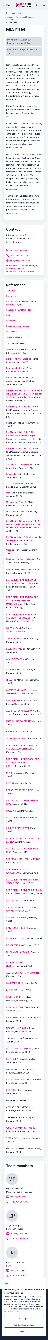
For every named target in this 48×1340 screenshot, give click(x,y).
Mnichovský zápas (14, 502)
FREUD (9, 680)
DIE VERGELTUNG (14, 945)
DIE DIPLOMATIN (14, 900)
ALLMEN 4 (11, 669)
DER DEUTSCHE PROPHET (18, 790)
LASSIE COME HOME (16, 690)
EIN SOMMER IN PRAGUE (17, 952)
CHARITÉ (10, 990)
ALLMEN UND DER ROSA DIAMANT (22, 973)
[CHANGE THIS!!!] (6, 13)
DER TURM (11, 1090)
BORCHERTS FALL (14, 1007)
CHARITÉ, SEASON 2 (16, 773)
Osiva (8, 493)
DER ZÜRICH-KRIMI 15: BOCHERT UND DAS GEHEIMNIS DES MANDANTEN (22, 600)
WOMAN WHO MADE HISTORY (20, 1128)
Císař (8, 550)
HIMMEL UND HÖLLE (15, 928)
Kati (8, 423)
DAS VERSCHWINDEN (16, 917)
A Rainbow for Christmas (17, 464)
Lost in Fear (11, 511)
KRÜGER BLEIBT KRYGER (18, 828)
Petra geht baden (14, 368)
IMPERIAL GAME (14, 628)
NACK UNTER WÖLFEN (17, 1028)
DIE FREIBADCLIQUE (15, 938)
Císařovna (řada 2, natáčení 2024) (22, 406)
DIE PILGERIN (12, 1059)
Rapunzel (10, 474)
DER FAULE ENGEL (15, 700)
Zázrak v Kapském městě (17, 483)
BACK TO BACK (13, 997)
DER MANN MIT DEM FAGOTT (20, 1079)
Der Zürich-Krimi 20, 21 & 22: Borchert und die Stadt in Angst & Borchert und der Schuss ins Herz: (21, 435)
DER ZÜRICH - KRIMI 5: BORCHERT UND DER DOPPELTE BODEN (22, 762)
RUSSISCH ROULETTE (16, 1069)
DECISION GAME (14, 649)
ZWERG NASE (12, 638)
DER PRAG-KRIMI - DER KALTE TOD (23, 859)
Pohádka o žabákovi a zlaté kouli (21, 559)
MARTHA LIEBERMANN (17, 569)
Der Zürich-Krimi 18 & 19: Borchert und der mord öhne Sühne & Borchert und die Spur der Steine (23, 524)
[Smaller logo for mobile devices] (24, 6)
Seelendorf (11, 349)
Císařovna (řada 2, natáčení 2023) (22, 448)
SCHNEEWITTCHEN (15, 738)
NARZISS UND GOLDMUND (18, 721)
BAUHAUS (11, 731)
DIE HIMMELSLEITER (15, 1017)
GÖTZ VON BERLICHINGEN (19, 1048)
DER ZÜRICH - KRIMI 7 (16, 817)
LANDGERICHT (13, 983)
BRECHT (10, 783)
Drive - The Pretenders (17, 359)
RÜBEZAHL (11, 811)
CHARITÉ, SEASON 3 (16, 659)
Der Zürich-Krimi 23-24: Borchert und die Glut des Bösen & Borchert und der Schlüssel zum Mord (24, 393)
